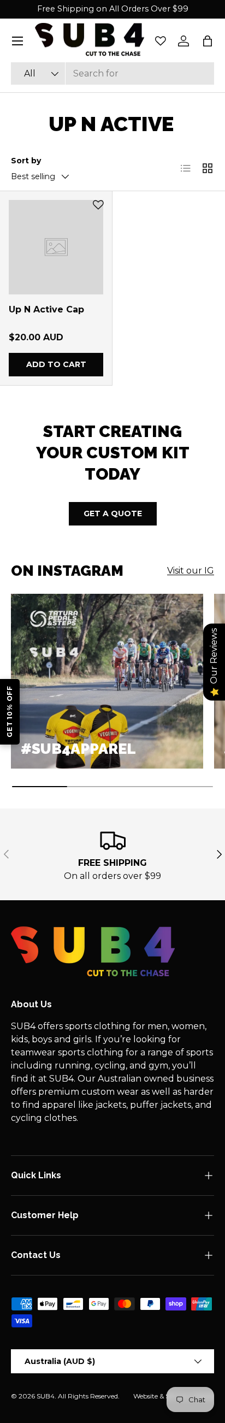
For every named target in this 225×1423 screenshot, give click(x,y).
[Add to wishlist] (98, 205)
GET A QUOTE (113, 513)
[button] (208, 41)
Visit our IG (190, 570)
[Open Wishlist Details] (160, 41)
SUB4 (46, 1396)
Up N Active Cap (46, 309)
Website (145, 1396)
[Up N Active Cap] (56, 247)
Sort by (26, 161)
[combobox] (112, 73)
